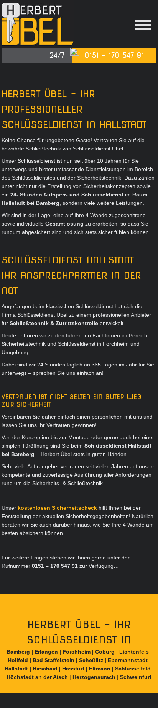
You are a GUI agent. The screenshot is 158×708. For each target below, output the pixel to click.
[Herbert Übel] (38, 24)
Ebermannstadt (128, 660)
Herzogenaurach (93, 677)
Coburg (105, 652)
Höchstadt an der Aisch (37, 677)
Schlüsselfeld (133, 668)
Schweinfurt (135, 677)
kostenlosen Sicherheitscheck (57, 508)
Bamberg (18, 652)
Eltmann (99, 668)
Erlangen (46, 652)
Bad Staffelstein (53, 660)
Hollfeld (18, 660)
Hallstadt (16, 668)
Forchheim (77, 652)
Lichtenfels (134, 652)
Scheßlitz (91, 660)
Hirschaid (45, 668)
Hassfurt (73, 668)
